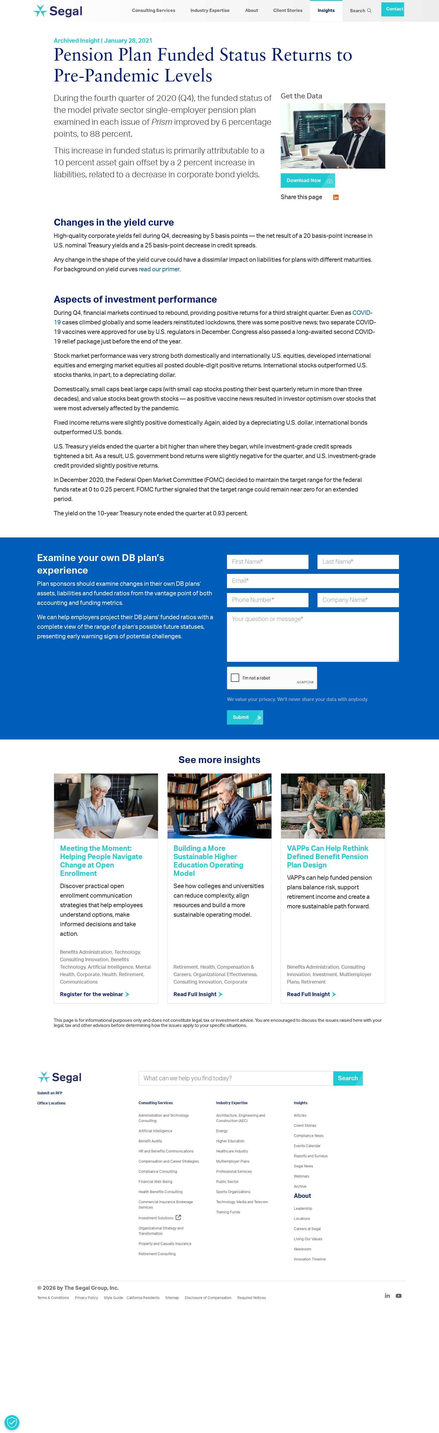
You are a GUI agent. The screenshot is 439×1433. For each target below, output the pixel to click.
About (251, 10)
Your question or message (267, 619)
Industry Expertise (210, 10)
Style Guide (113, 1298)
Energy (222, 1131)
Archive (300, 1186)
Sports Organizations (233, 1192)
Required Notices (251, 1298)
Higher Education (230, 1141)
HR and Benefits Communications (166, 1151)
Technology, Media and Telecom (242, 1202)
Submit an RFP (49, 1102)
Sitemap (172, 1298)
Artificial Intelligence (155, 1131)
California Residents (143, 1298)
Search (358, 11)
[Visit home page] (59, 1085)
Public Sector (227, 1182)
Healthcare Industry (232, 1151)
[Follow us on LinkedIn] (390, 1296)
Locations (302, 1219)
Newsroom (302, 1249)
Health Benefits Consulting (160, 1192)
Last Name (338, 562)
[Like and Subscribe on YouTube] (399, 1296)
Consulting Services (153, 10)
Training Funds (228, 1212)
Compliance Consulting (158, 1171)
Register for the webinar (92, 994)
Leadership (303, 1208)
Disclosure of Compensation (208, 1298)
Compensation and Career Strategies (169, 1161)
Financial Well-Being (155, 1182)
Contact (394, 6)
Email (240, 581)
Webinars (301, 1176)
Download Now (304, 180)
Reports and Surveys (311, 1156)
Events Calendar (307, 1146)
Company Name (345, 600)
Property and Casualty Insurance (165, 1244)
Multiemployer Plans (232, 1161)
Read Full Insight (196, 994)
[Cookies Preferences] (11, 1422)
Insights (326, 10)
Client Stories (288, 10)
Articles (300, 1115)
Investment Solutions (156, 1218)
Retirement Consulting (157, 1254)
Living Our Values (308, 1239)
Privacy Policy (86, 1298)
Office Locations (51, 1112)
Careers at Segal (307, 1229)
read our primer (159, 269)
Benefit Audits (150, 1141)
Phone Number (253, 600)
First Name (247, 562)
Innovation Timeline (310, 1259)
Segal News (303, 1166)
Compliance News (308, 1136)
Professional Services (234, 1171)
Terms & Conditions (53, 1298)
